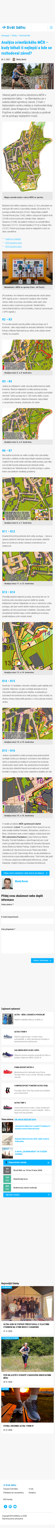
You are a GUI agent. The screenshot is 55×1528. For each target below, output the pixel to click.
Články (14, 35)
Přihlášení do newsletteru (13, 1493)
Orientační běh (24, 35)
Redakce (32, 1493)
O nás (31, 1489)
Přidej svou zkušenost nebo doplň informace (24, 873)
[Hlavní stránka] (13, 27)
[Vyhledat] (44, 27)
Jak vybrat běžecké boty (25, 1119)
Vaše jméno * (7, 904)
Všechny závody (13, 1195)
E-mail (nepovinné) (9, 917)
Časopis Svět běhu (10, 1489)
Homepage (5, 35)
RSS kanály (7, 1499)
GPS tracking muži (13, 243)
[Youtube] (15, 1506)
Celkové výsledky (13, 239)
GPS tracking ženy (13, 246)
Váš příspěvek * (8, 929)
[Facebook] (5, 1506)
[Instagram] (10, 1506)
